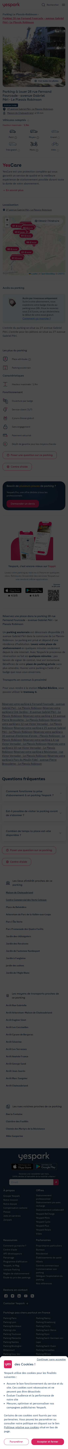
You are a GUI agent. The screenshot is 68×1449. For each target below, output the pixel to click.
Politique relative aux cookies (21, 1427)
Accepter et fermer (47, 1441)
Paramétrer (16, 1441)
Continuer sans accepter (51, 1359)
